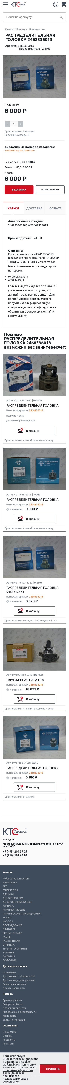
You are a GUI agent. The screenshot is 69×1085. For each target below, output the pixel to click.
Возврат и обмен (12, 1004)
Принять (53, 1068)
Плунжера (21, 29)
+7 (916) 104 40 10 (15, 855)
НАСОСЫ (8, 921)
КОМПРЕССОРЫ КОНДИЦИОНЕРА (22, 913)
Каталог (9, 29)
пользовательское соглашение (15, 1080)
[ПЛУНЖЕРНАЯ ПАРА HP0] (34, 649)
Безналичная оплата (15, 984)
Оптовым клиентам (14, 1008)
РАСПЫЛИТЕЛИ (11, 940)
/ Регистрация (17, 1019)
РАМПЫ (7, 937)
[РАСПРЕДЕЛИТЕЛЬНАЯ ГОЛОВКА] (34, 375)
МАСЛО (7, 917)
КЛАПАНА (8, 905)
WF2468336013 (27, 150)
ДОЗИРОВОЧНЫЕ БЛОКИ (17, 902)
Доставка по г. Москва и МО (19, 976)
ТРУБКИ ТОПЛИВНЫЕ (15, 948)
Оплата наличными (14, 988)
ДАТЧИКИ (8, 894)
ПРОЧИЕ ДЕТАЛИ (12, 933)
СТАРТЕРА (9, 944)
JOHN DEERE (10, 882)
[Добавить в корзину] (20, 430)
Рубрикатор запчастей (16, 878)
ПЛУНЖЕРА (9, 929)
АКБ (5, 886)
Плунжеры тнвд (37, 29)
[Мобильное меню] (5, 4)
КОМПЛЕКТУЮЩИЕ (14, 909)
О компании (9, 1032)
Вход (6, 1019)
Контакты (8, 1043)
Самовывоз (9, 972)
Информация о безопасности (19, 1012)
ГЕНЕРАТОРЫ (10, 890)
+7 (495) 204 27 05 (55, 4)
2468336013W (12, 150)
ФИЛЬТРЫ (9, 956)
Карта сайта (9, 1015)
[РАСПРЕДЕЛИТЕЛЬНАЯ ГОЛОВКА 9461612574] (34, 557)
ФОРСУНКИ (9, 960)
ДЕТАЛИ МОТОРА (13, 898)
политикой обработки (18, 1070)
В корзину (19, 189)
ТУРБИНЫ (8, 952)
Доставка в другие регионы (19, 980)
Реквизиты (9, 1039)
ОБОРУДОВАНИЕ (12, 925)
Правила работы (12, 1000)
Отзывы (7, 1035)
